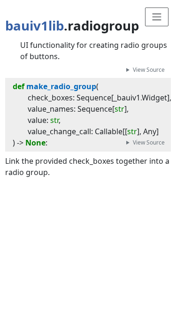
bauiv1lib (34, 25)
